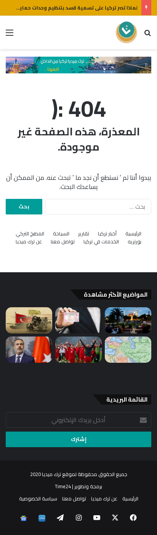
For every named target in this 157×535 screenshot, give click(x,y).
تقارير (83, 234)
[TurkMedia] (126, 32)
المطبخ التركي (30, 234)
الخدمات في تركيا (101, 242)
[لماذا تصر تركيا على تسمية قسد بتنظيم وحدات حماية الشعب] (29, 320)
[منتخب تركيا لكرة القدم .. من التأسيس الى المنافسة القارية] (78, 350)
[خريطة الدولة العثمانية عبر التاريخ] (128, 350)
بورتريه (134, 242)
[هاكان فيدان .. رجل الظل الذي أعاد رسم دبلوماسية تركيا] (29, 350)
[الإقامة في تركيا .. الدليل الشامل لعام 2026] (78, 320)
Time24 (63, 486)
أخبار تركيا (107, 234)
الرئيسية (133, 234)
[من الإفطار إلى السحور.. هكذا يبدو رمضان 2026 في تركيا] (128, 320)
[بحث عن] (147, 35)
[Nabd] (42, 518)
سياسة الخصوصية (38, 498)
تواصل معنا (63, 242)
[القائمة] (9, 35)
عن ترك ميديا (29, 242)
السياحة (61, 234)
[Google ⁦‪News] (23, 518)
